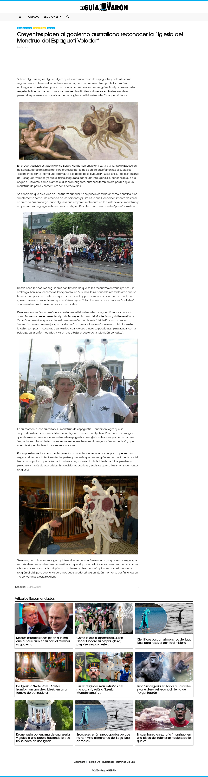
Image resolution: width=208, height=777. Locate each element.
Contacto (79, 761)
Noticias (51, 28)
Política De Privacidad (101, 761)
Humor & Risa (39, 28)
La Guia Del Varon (104, 6)
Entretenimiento (24, 28)
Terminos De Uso (125, 761)
